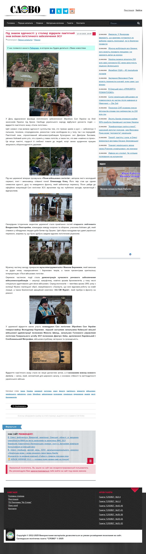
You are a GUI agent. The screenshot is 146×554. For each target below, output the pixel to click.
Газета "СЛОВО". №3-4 (110, 497)
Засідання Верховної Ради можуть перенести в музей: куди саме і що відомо (119, 81)
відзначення (78, 394)
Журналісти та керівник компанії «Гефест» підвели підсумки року (38, 456)
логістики (47, 391)
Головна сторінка (16, 496)
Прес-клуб (13, 505)
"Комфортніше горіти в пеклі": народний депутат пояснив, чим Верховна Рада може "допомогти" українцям (118, 129)
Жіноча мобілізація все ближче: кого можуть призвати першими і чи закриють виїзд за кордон (118, 51)
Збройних (36, 394)
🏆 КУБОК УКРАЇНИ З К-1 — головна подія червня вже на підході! (38, 459)
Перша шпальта (25, 23)
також (22, 391)
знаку (55, 391)
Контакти (80, 23)
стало (29, 394)
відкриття (81, 391)
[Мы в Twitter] (59, 11)
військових (90, 391)
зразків (87, 394)
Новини (39, 23)
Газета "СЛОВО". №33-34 (111, 519)
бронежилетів (11, 397)
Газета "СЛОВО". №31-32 (111, 523)
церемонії (38, 391)
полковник (57, 394)
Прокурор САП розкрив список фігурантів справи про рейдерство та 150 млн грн (118, 111)
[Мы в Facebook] (53, 11)
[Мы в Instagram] (72, 11)
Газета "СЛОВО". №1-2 (110, 501)
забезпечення (47, 394)
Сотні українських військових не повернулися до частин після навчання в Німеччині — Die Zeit (118, 100)
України (30, 391)
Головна (11, 23)
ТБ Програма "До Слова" (20, 502)
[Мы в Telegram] (66, 11)
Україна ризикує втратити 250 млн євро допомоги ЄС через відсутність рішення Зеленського (118, 62)
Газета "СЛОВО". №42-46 (111, 506)
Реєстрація (129, 10)
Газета (70, 23)
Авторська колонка (55, 23)
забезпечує (21, 394)
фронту (62, 391)
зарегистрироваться (40, 471)
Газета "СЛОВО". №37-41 (111, 510)
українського (11, 394)
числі (93, 394)
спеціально (67, 394)
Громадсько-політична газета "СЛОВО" (25, 9)
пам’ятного (71, 391)
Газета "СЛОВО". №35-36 (111, 514)
